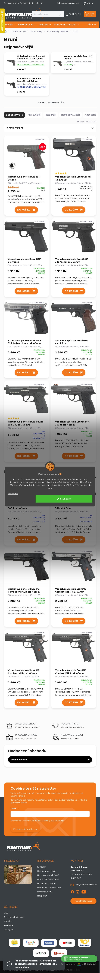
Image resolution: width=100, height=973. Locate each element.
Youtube (8, 921)
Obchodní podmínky (46, 871)
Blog (6, 913)
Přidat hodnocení (19, 759)
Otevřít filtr (15, 128)
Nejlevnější (34, 115)
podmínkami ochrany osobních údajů (47, 820)
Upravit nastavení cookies (68, 970)
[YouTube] (84, 891)
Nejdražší (50, 115)
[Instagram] (78, 891)
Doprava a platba (44, 892)
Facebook (8, 925)
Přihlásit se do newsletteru (25, 829)
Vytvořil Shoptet (68, 964)
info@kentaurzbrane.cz (86, 885)
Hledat (61, 14)
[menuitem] (9, 24)
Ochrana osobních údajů (48, 875)
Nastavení (13, 493)
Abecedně (90, 115)
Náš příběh (42, 896)
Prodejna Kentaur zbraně (31, 3)
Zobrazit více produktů (50, 102)
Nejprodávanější (70, 115)
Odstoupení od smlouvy (48, 879)
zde (50, 488)
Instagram (8, 929)
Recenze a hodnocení (14, 917)
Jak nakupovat (10, 3)
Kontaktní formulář (83, 901)
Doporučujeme (14, 115)
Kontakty (41, 867)
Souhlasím (65, 499)
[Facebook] (72, 891)
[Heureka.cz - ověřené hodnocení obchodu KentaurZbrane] (14, 942)
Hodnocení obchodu (46, 883)
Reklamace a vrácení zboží (49, 887)
